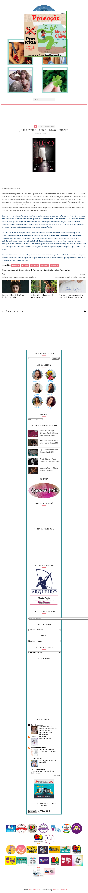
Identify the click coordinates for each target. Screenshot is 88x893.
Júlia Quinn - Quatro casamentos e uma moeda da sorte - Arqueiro (71, 296)
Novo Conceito (45, 270)
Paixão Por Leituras (38, 748)
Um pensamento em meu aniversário (47, 761)
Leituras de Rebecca (32, 270)
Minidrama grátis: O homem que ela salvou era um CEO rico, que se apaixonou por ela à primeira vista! (48, 730)
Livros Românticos (38, 769)
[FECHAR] (63, 13)
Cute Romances (37, 725)
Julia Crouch (20, 270)
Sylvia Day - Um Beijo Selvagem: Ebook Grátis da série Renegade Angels (49, 433)
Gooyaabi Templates (60, 890)
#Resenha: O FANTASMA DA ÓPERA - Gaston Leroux (43, 772)
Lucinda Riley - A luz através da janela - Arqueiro (42, 296)
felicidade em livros (38, 737)
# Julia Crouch (49, 126)
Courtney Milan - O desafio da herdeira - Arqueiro (13, 296)
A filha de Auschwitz (45, 738)
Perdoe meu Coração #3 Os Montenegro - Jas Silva (47, 750)
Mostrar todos (56, 775)
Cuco (13, 270)
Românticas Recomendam (60, 270)
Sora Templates (34, 890)
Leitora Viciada (36, 758)
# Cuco (41, 126)
